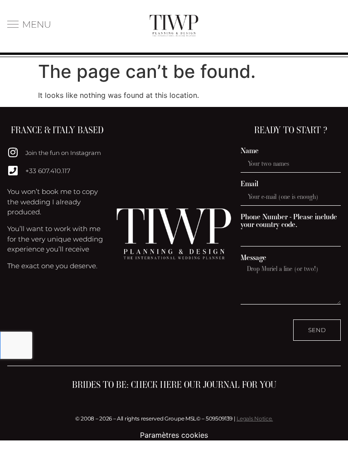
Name (250, 151)
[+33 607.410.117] (12, 170)
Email (249, 184)
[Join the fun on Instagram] (12, 152)
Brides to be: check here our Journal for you (174, 385)
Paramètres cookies (174, 435)
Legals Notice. (255, 418)
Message (253, 257)
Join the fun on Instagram (63, 152)
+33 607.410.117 (47, 171)
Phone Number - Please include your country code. (289, 220)
